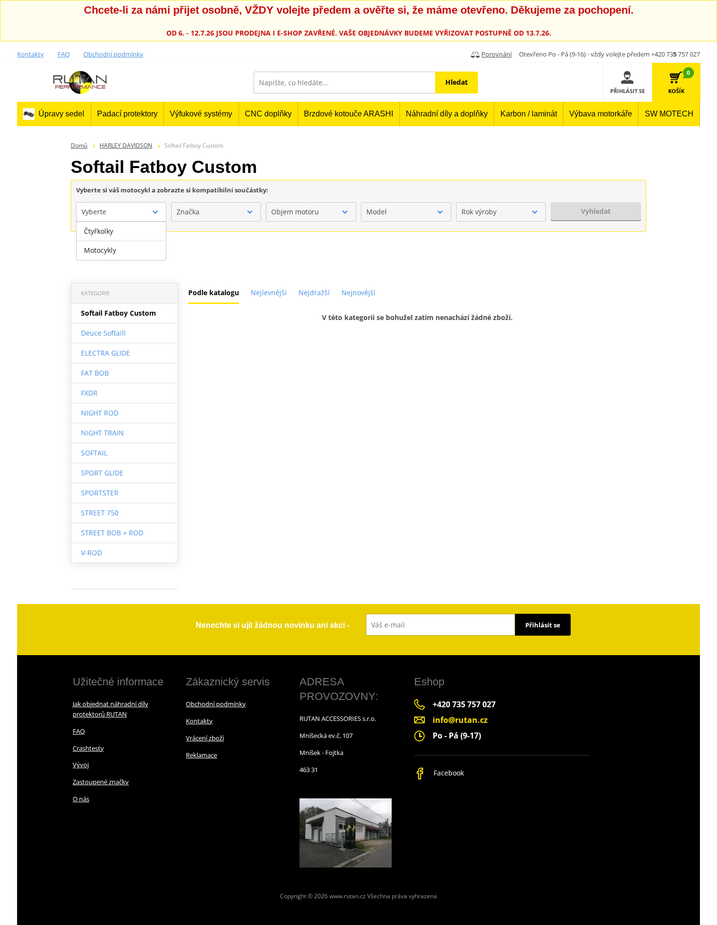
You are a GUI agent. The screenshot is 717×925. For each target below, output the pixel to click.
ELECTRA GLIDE (105, 353)
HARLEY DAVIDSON (126, 145)
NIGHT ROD (100, 412)
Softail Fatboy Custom (118, 313)
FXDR (89, 392)
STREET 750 (100, 512)
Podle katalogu (213, 292)
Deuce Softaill (103, 333)
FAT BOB (95, 373)
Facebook (448, 772)
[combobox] (121, 212)
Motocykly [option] (100, 250)
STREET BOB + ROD (112, 532)
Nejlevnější (269, 292)
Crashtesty (88, 748)
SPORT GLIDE (102, 472)
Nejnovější (358, 292)
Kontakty (30, 54)
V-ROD (91, 552)
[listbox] (121, 241)
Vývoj (81, 764)
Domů (79, 145)
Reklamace (201, 755)
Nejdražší (314, 292)
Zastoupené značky (101, 781)
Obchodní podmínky (113, 54)
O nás (81, 798)
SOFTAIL (94, 452)
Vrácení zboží (205, 738)
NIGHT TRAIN (102, 432)
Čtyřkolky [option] (98, 231)
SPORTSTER (100, 492)
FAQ (64, 54)
